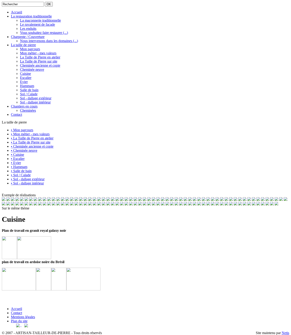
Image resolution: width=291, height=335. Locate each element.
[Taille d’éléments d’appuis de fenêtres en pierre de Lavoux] (90, 200)
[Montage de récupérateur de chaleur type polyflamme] (226, 204)
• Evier (16, 163)
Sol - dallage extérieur (35, 98)
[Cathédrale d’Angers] (44, 200)
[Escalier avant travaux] (135, 204)
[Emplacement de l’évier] (67, 204)
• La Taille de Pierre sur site (30, 142)
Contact (16, 114)
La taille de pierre (23, 45)
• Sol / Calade (21, 175)
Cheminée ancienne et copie (40, 65)
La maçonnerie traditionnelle (40, 20)
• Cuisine (17, 154)
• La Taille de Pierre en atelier (32, 138)
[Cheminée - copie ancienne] (113, 200)
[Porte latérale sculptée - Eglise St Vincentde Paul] (58, 200)
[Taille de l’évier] (72, 204)
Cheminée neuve (32, 69)
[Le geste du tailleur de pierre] (76, 200)
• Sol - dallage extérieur (28, 179)
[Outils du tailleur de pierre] (72, 200)
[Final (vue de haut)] (199, 200)
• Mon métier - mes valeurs (30, 134)
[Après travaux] (140, 200)
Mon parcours (30, 49)
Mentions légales (23, 317)
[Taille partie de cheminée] (117, 200)
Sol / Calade (29, 94)
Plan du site (19, 321)
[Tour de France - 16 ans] (17, 200)
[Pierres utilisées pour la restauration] (167, 200)
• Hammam (19, 167)
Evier (24, 82)
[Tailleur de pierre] (63, 200)
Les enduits (28, 28)
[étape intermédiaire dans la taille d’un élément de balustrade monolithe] (99, 200)
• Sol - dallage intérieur (27, 183)
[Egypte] (26, 200)
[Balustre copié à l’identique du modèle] (94, 200)
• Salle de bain (21, 171)
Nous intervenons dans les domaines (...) (49, 41)
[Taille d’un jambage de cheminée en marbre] (108, 200)
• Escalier (18, 159)
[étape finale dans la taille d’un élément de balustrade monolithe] (103, 200)
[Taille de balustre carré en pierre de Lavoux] (135, 200)
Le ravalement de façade (37, 24)
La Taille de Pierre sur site (38, 61)
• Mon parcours (22, 130)
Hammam (27, 86)
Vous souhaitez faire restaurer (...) (44, 33)
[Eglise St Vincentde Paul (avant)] (40, 200)
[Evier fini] (76, 204)
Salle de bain (29, 90)
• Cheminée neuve (24, 150)
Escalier (25, 78)
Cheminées (28, 110)
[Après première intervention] (190, 200)
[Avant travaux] (144, 200)
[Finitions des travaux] (158, 200)
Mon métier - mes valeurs (38, 53)
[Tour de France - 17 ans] (8, 200)
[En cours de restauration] (149, 200)
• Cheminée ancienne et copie (32, 146)
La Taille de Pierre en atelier (40, 57)
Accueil (16, 12)
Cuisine (25, 74)
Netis (285, 333)
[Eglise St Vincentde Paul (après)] (35, 200)
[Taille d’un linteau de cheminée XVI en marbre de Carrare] (81, 200)
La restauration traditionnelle (31, 16)
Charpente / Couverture (28, 37)
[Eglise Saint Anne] (3, 200)
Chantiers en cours (24, 106)
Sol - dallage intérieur (35, 102)
